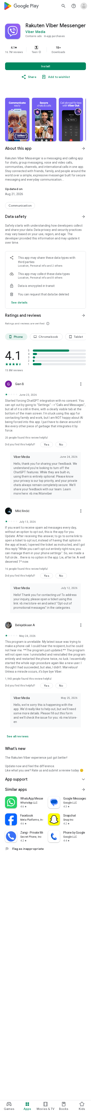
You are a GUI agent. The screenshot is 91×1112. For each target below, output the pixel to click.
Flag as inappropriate (24, 849)
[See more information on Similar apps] (83, 789)
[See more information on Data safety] (83, 216)
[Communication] (20, 205)
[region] (45, 49)
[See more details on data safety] (19, 302)
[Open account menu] (84, 6)
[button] (40, 52)
